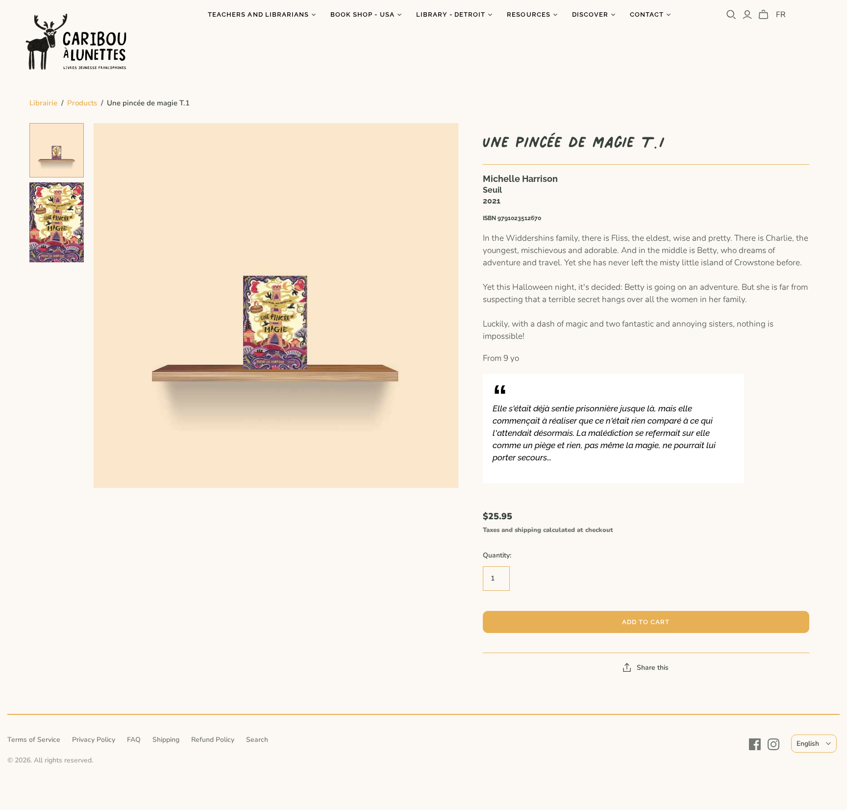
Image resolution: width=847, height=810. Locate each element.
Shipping (165, 739)
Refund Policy (212, 739)
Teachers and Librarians (258, 14)
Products (82, 103)
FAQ (134, 739)
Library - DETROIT (451, 14)
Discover (590, 14)
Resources (528, 14)
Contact (647, 14)
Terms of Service (33, 739)
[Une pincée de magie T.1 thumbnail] (56, 150)
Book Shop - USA (362, 14)
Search (257, 739)
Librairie (43, 103)
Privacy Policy (93, 739)
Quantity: (497, 555)
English (808, 743)
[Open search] (731, 15)
